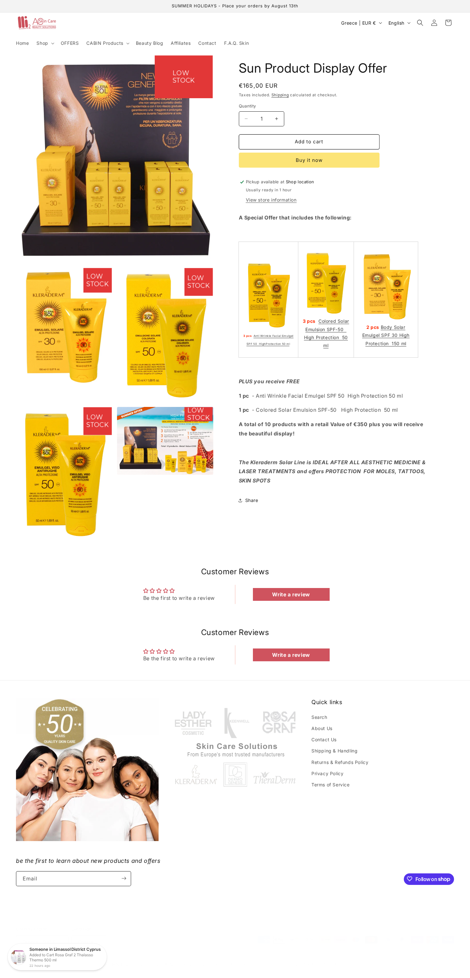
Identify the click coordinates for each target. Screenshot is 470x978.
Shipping (280, 94)
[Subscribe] (124, 878)
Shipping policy (283, 964)
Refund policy (178, 964)
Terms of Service (330, 784)
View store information (271, 200)
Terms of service (245, 964)
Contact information (323, 964)
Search (319, 717)
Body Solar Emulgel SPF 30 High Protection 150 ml (386, 335)
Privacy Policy (327, 773)
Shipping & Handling (334, 750)
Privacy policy (211, 964)
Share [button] (251, 500)
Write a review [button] (291, 594)
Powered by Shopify (140, 964)
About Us (322, 728)
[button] (45, 43)
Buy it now (309, 160)
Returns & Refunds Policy (339, 762)
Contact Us (324, 739)
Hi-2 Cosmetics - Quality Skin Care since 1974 (76, 964)
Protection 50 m (277, 344)
